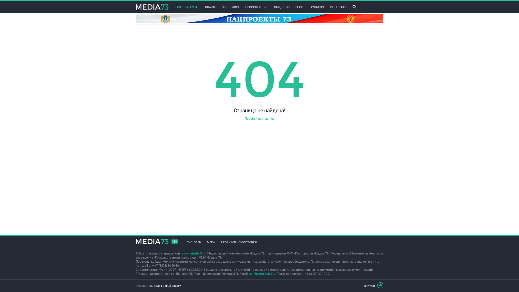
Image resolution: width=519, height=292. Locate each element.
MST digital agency (168, 286)
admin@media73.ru (262, 274)
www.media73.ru (195, 253)
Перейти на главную (260, 118)
